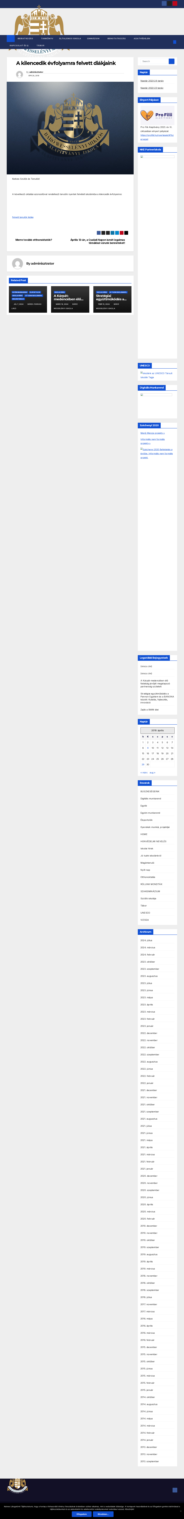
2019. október (147, 1240)
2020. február (147, 1218)
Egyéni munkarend (19, 292)
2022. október (147, 1047)
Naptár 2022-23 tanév (151, 88)
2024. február (147, 954)
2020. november (149, 1183)
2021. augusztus (148, 1118)
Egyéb (143, 805)
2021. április (146, 1147)
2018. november (148, 1275)
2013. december (148, 1447)
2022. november (149, 1040)
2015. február (147, 1383)
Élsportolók (35, 292)
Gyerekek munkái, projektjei (155, 827)
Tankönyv (47, 38)
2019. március (147, 1268)
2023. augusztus (149, 976)
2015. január (146, 1390)
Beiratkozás (26, 38)
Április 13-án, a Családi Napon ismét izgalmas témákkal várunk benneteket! (97, 241)
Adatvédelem (142, 38)
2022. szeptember (149, 1054)
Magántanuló (18, 299)
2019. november (148, 1233)
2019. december (148, 1225)
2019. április (146, 1261)
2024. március (147, 947)
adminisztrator (36, 72)
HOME (143, 834)
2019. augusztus (148, 1254)
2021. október (147, 1104)
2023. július (146, 983)
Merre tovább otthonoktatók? (33, 239)
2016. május (146, 1318)
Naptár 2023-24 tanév (152, 80)
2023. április (146, 1004)
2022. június (146, 1068)
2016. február (147, 1340)
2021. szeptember (149, 1111)
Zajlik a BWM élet (149, 709)
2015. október (147, 1361)
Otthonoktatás (147, 877)
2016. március (147, 1333)
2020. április (146, 1204)
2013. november (148, 1454)
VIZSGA (144, 920)
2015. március (147, 1375)
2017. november (148, 1304)
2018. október (147, 1283)
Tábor (40, 45)
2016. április (146, 1325)
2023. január (146, 1026)
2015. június (146, 1368)
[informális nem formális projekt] (157, 548)
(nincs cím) (146, 666)
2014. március (147, 1425)
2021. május (146, 1140)
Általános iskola (70, 38)
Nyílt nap (145, 870)
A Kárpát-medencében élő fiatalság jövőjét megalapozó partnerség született (155, 683)
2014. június (146, 1411)
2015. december (148, 1347)
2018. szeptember (149, 1290)
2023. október (147, 961)
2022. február (147, 1076)
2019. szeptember (149, 1247)
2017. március (147, 1311)
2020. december (148, 1176)
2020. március (147, 1211)
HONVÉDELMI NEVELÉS (153, 841)
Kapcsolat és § (19, 45)
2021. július (146, 1126)
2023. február (147, 1019)
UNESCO (145, 912)
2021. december (148, 1090)
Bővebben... (103, 1514)
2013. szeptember (149, 1461)
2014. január (146, 1440)
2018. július (146, 1297)
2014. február (147, 1432)
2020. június (146, 1197)
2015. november (148, 1354)
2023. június (146, 990)
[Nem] (180, 1511)
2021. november (148, 1097)
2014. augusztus (148, 1404)
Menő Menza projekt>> (152, 433)
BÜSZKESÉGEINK (149, 791)
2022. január (146, 1083)
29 (143, 764)
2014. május (146, 1418)
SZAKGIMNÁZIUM (150, 891)
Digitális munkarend (150, 798)
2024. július (146, 940)
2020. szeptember (149, 1190)
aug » (152, 772)
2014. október (147, 1397)
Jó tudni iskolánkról (33, 295)
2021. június (146, 1133)
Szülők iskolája (148, 898)
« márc (144, 772)
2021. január (146, 1168)
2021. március (147, 1154)
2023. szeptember (149, 969)
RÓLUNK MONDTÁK (151, 884)
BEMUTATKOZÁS (116, 38)
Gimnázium (93, 38)
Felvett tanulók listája (22, 217)
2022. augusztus (149, 1061)
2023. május (146, 997)
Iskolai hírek (17, 295)
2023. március (147, 1011)
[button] (170, 42)
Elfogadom (82, 1514)
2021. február (147, 1161)
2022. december (148, 1033)
